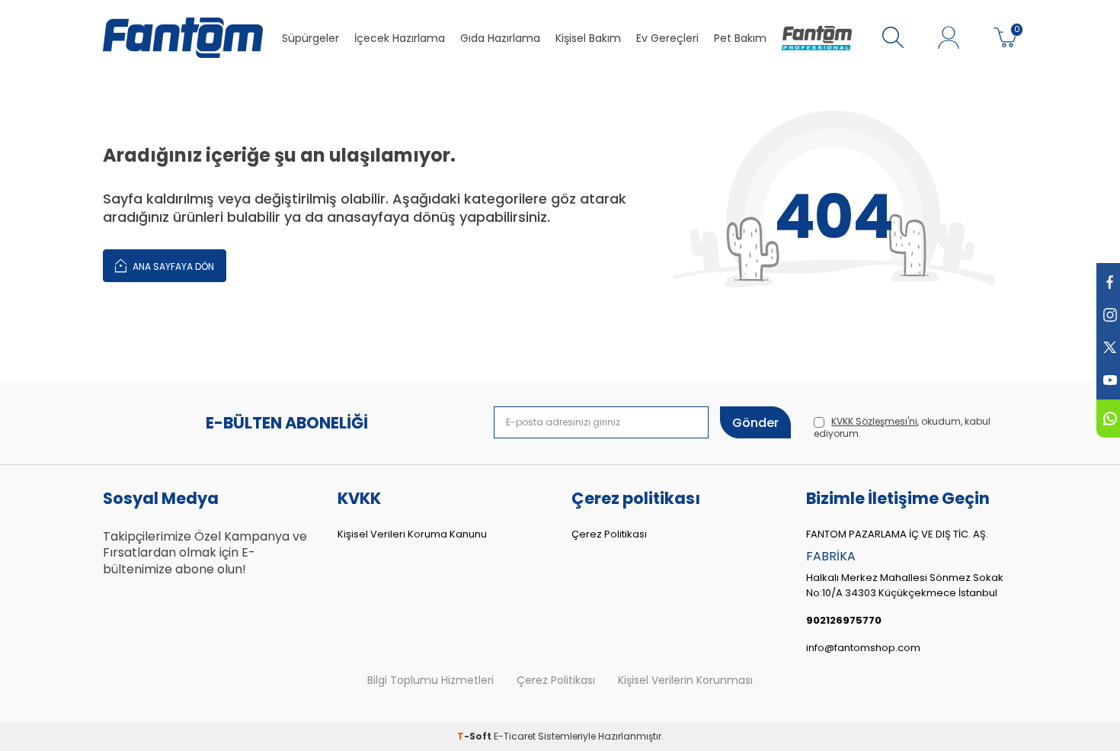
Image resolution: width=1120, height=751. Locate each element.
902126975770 (844, 620)
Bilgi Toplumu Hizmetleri (430, 680)
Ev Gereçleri (667, 38)
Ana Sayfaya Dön (172, 266)
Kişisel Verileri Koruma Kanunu (412, 534)
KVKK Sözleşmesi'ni (874, 421)
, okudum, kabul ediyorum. (902, 428)
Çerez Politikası (609, 534)
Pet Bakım (740, 38)
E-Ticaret (515, 736)
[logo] (183, 38)
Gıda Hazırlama (500, 38)
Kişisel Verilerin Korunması (685, 680)
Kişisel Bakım (588, 38)
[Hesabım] (948, 38)
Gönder (755, 423)
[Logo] (816, 38)
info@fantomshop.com (863, 647)
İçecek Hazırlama (399, 38)
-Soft (475, 736)
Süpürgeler (310, 38)
